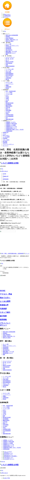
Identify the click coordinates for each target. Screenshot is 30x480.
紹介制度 (5, 141)
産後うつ (8, 108)
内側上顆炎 (8, 72)
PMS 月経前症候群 (11, 91)
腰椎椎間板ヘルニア (11, 52)
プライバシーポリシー (8, 144)
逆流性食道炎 (9, 63)
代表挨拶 (5, 138)
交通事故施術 (9, 131)
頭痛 (7, 64)
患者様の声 (5, 132)
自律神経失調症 (9, 114)
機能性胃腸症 (9, 106)
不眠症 (7, 98)
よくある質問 (6, 136)
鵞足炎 (7, 79)
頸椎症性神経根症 (10, 66)
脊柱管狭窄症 (9, 50)
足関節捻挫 (8, 86)
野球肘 (7, 88)
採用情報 (5, 142)
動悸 (7, 101)
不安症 (7, 97)
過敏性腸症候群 (9, 119)
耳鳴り (7, 113)
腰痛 (7, 54)
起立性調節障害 (9, 116)
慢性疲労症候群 (9, 103)
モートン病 (8, 70)
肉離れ (7, 85)
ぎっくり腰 (8, 44)
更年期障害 (8, 104)
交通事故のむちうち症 (11, 126)
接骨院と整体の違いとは (12, 39)
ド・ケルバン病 (9, 69)
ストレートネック (10, 57)
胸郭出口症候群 (9, 61)
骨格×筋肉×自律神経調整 (12, 35)
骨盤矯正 (8, 36)
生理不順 (8, 107)
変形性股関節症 (9, 73)
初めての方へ (6, 135)
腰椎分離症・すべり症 (11, 51)
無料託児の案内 (9, 41)
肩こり (7, 60)
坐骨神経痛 (8, 47)
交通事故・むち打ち (11, 122)
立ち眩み (8, 111)
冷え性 (7, 100)
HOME (4, 173)
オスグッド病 (9, 82)
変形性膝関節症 (9, 75)
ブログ (4, 134)
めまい (7, 95)
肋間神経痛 (8, 48)
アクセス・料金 (6, 294)
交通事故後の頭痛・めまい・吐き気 (14, 129)
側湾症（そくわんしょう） (12, 45)
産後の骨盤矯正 (9, 38)
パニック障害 (9, 92)
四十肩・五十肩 (9, 58)
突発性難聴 (8, 110)
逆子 (7, 117)
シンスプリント (9, 83)
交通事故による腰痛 (11, 125)
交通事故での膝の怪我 (11, 123)
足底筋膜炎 (8, 78)
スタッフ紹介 (6, 139)
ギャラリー (5, 145)
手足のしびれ (9, 76)
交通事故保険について (11, 128)
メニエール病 (9, 94)
